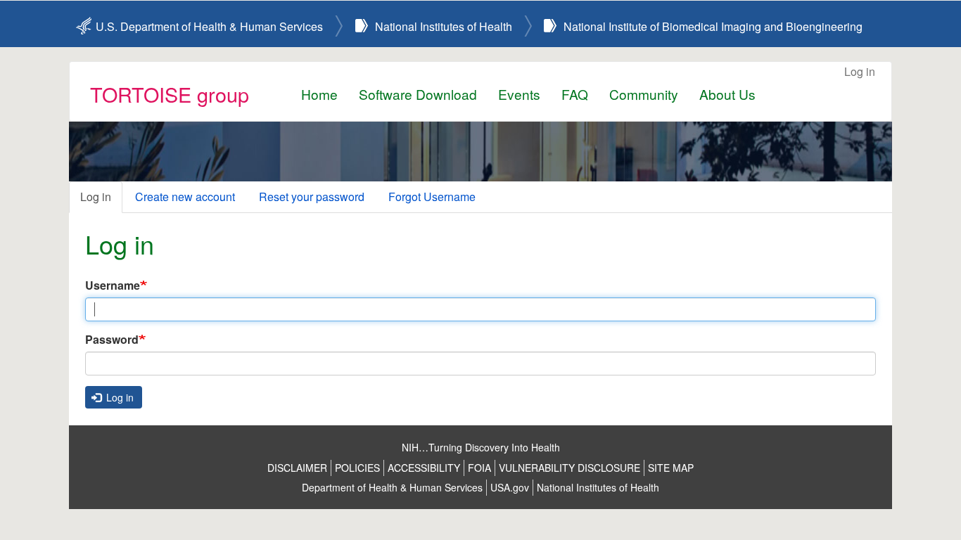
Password (112, 339)
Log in (859, 71)
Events (519, 93)
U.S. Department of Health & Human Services (209, 26)
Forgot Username (432, 196)
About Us (727, 93)
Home (319, 93)
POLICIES (357, 468)
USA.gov (509, 487)
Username (112, 285)
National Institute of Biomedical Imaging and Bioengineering (713, 26)
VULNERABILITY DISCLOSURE (569, 468)
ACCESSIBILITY (424, 468)
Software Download (418, 93)
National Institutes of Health (443, 26)
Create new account (185, 196)
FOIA (479, 468)
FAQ (574, 93)
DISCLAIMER (297, 468)
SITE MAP (671, 468)
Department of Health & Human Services (392, 487)
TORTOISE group (169, 93)
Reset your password (311, 196)
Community (643, 93)
